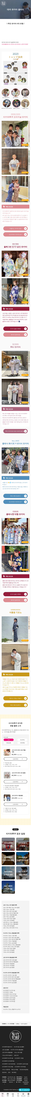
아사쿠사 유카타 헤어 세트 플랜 (11, 977)
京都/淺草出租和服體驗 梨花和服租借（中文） (19, 1079)
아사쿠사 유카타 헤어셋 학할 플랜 (11, 979)
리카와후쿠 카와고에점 (9, 999)
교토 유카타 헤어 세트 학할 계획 (18, 751)
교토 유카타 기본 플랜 (8, 965)
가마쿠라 (22, 743)
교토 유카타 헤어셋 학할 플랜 (10, 962)
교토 (8, 740)
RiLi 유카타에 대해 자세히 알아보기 (15, 431)
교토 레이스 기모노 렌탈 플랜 (10, 922)
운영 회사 (4, 1072)
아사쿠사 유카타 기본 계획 (10, 975)
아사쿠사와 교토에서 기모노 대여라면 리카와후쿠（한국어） (12, 1079)
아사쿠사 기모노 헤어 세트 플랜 (11, 937)
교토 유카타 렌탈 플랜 (7, 1052)
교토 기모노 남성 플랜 (8, 916)
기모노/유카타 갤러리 (7, 1055)
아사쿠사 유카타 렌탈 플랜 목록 (11, 972)
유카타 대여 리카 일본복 (8, 42)
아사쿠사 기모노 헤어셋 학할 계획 (11, 939)
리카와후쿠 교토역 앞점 (9, 998)
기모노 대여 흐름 (18, 1052)
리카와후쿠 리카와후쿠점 (8, 1061)
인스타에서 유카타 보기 (15, 234)
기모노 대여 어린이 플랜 (9, 918)
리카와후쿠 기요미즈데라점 (10, 996)
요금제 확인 (15, 759)
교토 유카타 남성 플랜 (8, 967)
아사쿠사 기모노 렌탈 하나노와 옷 (11, 1009)
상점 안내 (5, 988)
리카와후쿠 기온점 (8, 992)
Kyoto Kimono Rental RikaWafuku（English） (26, 1080)
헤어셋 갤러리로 (15, 334)
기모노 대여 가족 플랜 (8, 920)
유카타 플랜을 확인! (25, 1089)
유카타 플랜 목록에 (15, 329)
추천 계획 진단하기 (15, 496)
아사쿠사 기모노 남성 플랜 (10, 943)
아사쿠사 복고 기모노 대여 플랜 (11, 946)
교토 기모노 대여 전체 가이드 (10, 927)
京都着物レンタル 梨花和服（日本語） (4, 1079)
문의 (9, 1072)
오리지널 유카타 (5, 97)
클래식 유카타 (16, 108)
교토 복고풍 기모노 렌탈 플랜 (10, 924)
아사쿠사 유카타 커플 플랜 (10, 980)
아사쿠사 (22, 740)
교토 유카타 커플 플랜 (17, 795)
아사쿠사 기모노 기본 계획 (10, 935)
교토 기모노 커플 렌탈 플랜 (10, 915)
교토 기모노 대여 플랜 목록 (10, 905)
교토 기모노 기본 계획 (8, 909)
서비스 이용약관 (6, 1069)
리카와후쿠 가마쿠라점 (9, 1001)
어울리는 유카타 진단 (15, 228)
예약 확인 (14, 1072)
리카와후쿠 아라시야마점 (9, 994)
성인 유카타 (15, 97)
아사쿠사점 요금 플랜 (19, 1047)
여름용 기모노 (25, 108)
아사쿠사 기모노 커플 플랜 (10, 941)
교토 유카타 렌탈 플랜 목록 (10, 957)
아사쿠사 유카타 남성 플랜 (10, 982)
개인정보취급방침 (24, 1069)
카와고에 (8, 743)
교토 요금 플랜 (5, 1049)
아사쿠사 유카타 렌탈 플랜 (17, 1049)
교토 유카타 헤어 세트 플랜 (18, 773)
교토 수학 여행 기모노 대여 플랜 (11, 907)
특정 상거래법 (14, 1069)
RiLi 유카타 (25, 97)
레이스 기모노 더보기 (15, 698)
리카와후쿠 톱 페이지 (7, 1047)
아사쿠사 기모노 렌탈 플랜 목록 (11, 933)
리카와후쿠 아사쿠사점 (9, 990)
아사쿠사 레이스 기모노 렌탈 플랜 (11, 944)
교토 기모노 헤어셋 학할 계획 (10, 913)
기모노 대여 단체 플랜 (8, 926)
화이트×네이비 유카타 (7, 108)
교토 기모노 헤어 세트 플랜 (10, 911)
